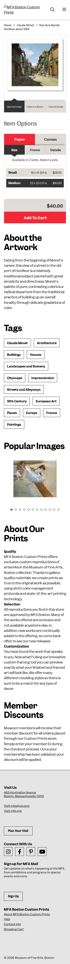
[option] (35, 480)
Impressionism (42, 378)
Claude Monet (25, 25)
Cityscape (14, 378)
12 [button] (58, 509)
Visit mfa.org (13, 811)
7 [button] (37, 509)
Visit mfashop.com (17, 806)
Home (7, 25)
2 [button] (16, 509)
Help (7, 919)
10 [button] (50, 509)
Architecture (47, 343)
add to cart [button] (35, 217)
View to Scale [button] (55, 106)
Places (12, 413)
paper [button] (19, 139)
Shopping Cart (14, 929)
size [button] (14, 150)
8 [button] (41, 509)
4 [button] (24, 509)
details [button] (55, 150)
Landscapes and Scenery (26, 366)
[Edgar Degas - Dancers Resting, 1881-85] (35, 478)
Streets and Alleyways (24, 390)
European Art (46, 401)
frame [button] (35, 150)
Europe (31, 413)
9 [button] (46, 509)
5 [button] (28, 509)
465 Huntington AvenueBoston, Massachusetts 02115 (24, 794)
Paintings (14, 425)
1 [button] (11, 509)
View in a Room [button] (34, 106)
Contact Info (12, 924)
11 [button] (54, 509)
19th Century (17, 401)
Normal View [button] (14, 106)
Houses (35, 355)
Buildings (14, 355)
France (51, 413)
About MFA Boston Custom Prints (27, 914)
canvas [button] (50, 139)
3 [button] (20, 509)
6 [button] (33, 509)
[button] (35, 172)
